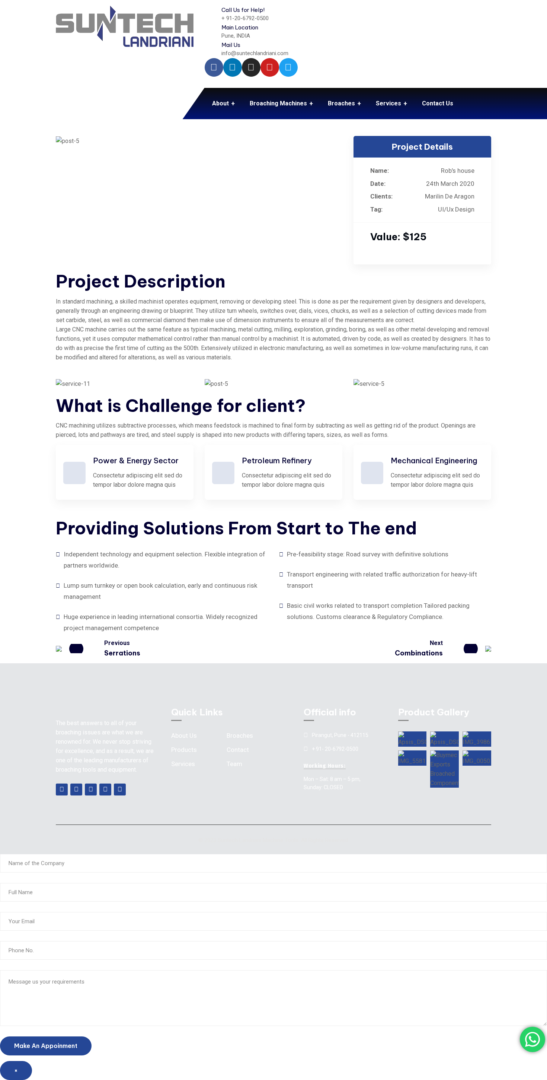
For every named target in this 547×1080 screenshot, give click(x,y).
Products (184, 749)
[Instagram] (251, 67)
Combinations (419, 653)
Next (436, 643)
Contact (238, 749)
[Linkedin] (232, 67)
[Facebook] (214, 67)
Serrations (122, 653)
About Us (184, 735)
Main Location (239, 27)
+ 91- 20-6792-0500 (335, 749)
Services (183, 764)
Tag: (376, 209)
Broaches (240, 735)
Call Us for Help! (243, 9)
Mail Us (230, 44)
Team (234, 764)
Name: (379, 170)
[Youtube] (269, 67)
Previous (117, 643)
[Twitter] (288, 67)
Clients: (381, 196)
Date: (378, 183)
